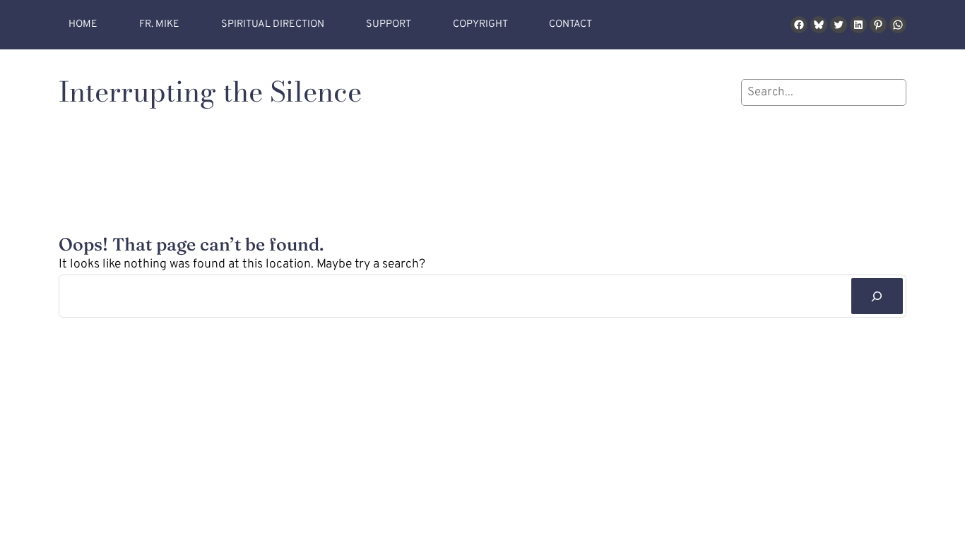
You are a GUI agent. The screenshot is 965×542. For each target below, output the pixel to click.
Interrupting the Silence (210, 92)
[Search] (877, 296)
